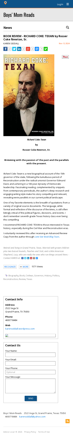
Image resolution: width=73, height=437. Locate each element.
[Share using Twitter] (14, 50)
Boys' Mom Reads (18, 14)
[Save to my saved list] (46, 50)
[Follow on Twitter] (25, 258)
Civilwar (29, 275)
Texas (29, 279)
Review (22, 279)
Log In (60, 4)
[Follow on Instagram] (34, 258)
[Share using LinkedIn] (19, 50)
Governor (38, 275)
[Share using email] (37, 50)
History (47, 275)
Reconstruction (10, 279)
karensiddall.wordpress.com (20, 328)
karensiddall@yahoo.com (32, 416)
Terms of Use (44, 432)
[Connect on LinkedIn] (28, 258)
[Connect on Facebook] (22, 258)
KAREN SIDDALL (11, 43)
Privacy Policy (30, 432)
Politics (55, 275)
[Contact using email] (37, 258)
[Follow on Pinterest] (31, 258)
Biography (13, 275)
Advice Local (9, 432)
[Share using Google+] (28, 50)
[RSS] (68, 421)
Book (22, 275)
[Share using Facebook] (5, 50)
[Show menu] (66, 4)
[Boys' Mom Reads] (6, 336)
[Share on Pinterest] (65, 58)
